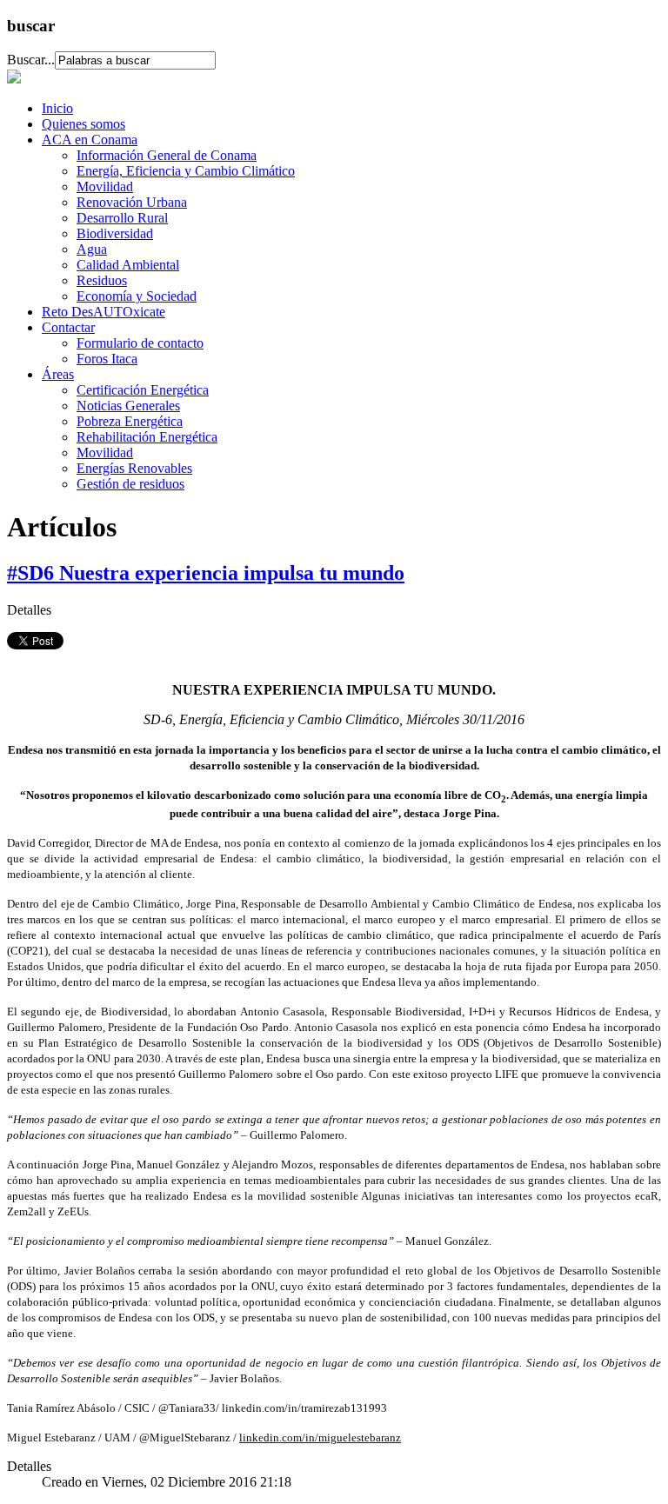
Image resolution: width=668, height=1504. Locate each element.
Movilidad (105, 186)
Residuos (102, 280)
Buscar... (31, 59)
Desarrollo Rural (122, 217)
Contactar (68, 327)
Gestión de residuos (130, 483)
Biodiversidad (115, 233)
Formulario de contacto (140, 343)
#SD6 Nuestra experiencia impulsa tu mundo (205, 573)
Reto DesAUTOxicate (103, 311)
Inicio (57, 108)
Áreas (58, 374)
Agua (92, 249)
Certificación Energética (143, 390)
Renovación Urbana (132, 202)
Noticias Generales (128, 405)
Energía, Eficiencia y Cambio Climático (186, 170)
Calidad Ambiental (128, 264)
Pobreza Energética (130, 421)
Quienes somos (83, 123)
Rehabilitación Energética (147, 436)
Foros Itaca (107, 358)
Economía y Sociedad (137, 296)
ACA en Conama (89, 139)
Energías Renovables (134, 468)
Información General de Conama (167, 155)
